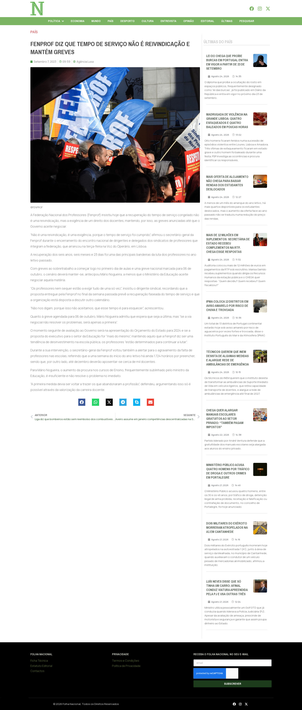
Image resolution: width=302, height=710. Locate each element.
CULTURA (148, 21)
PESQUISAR (246, 21)
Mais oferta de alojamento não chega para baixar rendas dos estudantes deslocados (227, 183)
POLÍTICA (54, 21)
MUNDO (96, 21)
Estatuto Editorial (41, 666)
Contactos (37, 671)
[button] (81, 402)
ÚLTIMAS (226, 21)
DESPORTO (127, 21)
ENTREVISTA (168, 21)
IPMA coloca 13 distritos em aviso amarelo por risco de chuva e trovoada (227, 306)
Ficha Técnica (39, 661)
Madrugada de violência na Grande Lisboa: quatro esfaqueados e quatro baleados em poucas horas (227, 121)
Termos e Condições (125, 661)
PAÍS (110, 21)
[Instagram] (260, 8)
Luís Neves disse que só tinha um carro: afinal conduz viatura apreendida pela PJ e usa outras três (227, 588)
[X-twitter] (268, 8)
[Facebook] (251, 8)
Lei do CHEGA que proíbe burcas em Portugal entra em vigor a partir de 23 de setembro (227, 62)
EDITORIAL (207, 21)
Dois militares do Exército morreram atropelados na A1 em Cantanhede (227, 527)
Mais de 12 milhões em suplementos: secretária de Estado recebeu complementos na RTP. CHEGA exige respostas (228, 243)
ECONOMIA (77, 21)
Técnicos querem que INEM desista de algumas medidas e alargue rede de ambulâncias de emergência (227, 358)
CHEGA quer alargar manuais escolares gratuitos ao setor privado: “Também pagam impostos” (224, 418)
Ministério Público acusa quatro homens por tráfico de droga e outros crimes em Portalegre (227, 471)
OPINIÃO (188, 21)
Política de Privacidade (126, 666)
